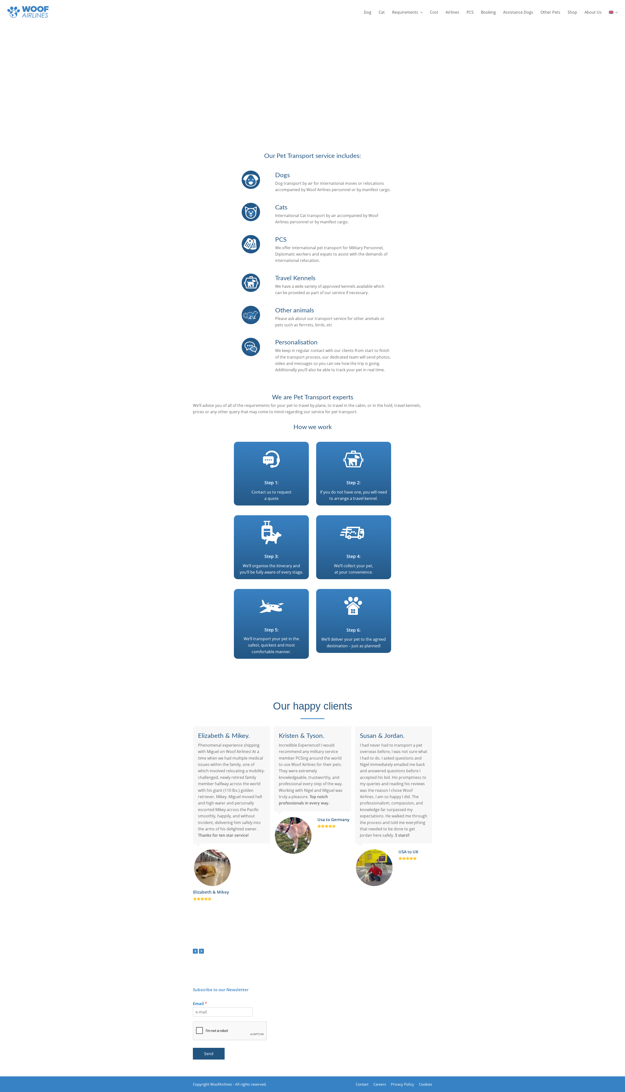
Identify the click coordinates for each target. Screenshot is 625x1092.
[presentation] (195, 951)
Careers (379, 1084)
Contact (362, 1084)
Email (200, 1003)
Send (208, 1053)
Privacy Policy (402, 1084)
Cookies (425, 1084)
